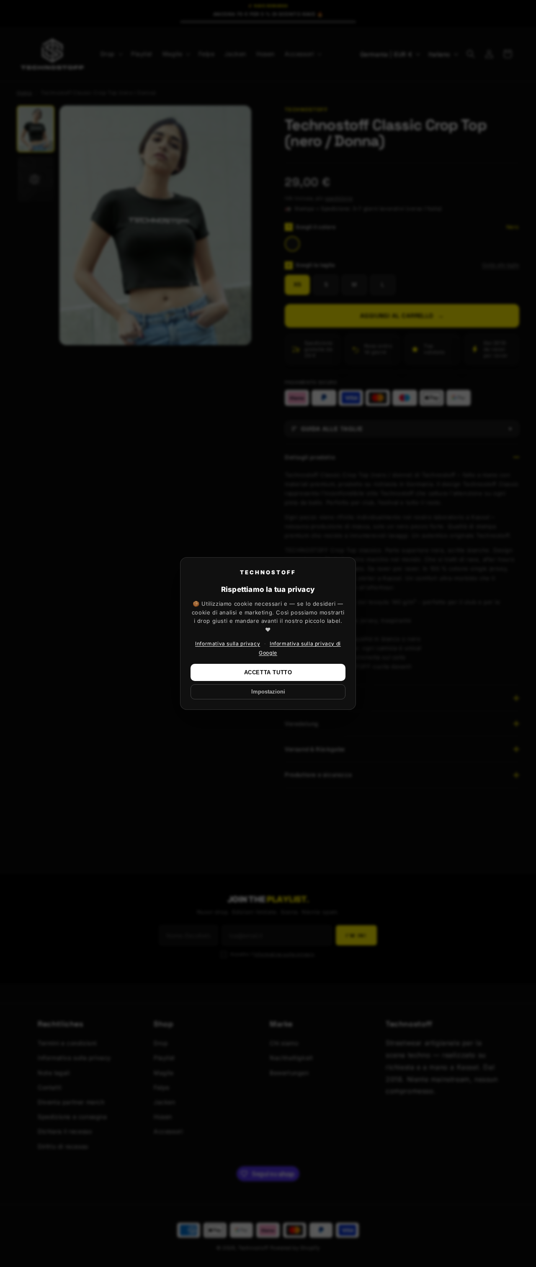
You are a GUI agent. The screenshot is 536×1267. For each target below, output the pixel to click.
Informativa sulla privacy (227, 643)
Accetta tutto (268, 672)
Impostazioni (268, 692)
